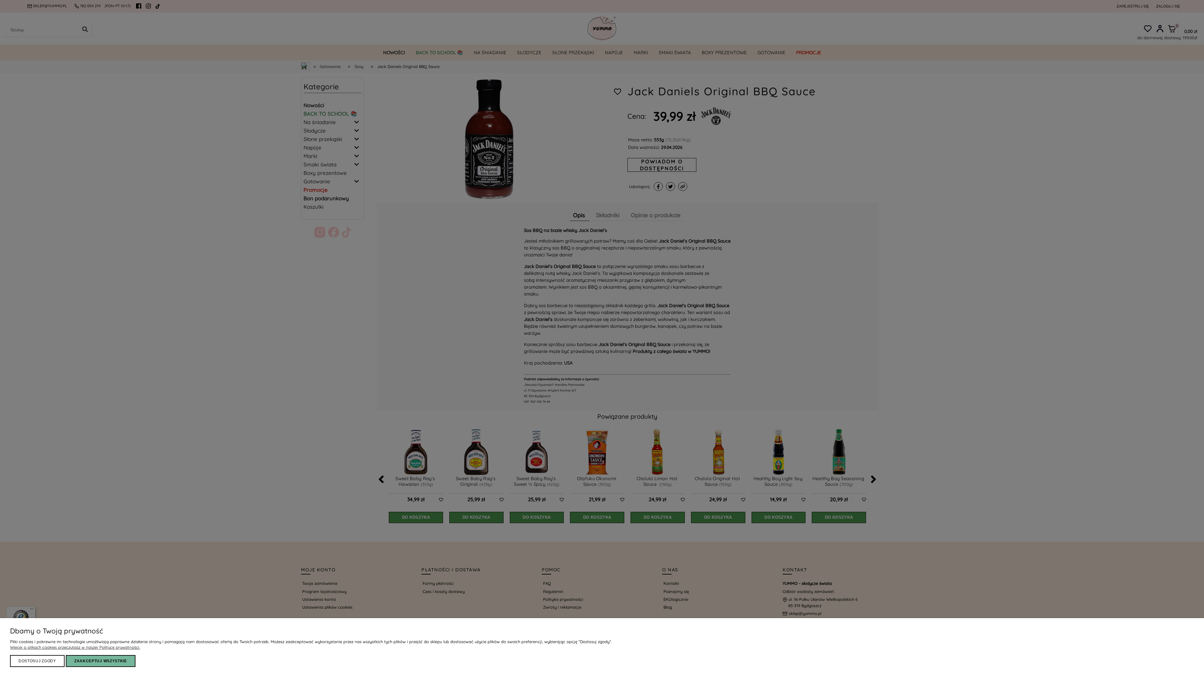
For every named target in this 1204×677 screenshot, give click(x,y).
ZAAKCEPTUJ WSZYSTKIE (100, 661)
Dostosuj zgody (37, 661)
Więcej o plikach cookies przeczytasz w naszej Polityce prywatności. (75, 647)
